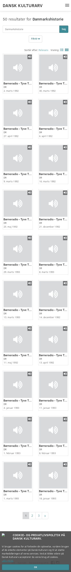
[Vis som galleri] (66, 49)
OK (35, 567)
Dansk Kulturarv (22, 5)
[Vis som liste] (61, 49)
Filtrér (34, 38)
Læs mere (7, 560)
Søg (64, 29)
